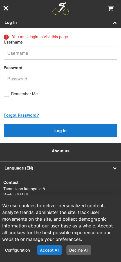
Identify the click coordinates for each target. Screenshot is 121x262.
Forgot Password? (21, 115)
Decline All (78, 250)
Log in (60, 130)
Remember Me (24, 93)
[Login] (61, 9)
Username (13, 42)
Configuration (17, 250)
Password (13, 67)
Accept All (49, 250)
